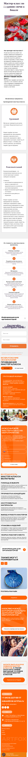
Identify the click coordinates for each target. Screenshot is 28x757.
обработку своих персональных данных (11, 354)
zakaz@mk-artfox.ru (13, 701)
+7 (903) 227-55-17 (11, 698)
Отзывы (3, 734)
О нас (3, 730)
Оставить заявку (14, 464)
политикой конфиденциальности (15, 460)
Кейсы (3, 732)
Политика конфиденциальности (8, 748)
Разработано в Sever (6, 749)
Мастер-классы (6, 728)
